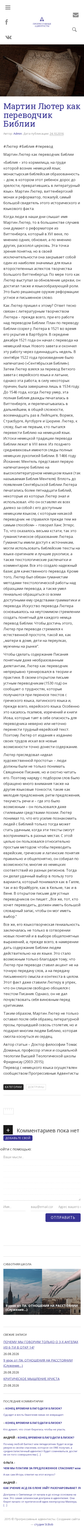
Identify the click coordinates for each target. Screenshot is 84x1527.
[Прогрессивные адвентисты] (42, 22)
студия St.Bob (43, 1524)
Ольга (8, 1463)
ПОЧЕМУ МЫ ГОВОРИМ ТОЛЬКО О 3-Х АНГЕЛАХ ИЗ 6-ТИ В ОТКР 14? (40, 1344)
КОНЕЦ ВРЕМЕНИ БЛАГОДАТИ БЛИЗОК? (33, 1408)
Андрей (9, 1437)
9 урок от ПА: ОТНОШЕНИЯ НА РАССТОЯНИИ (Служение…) (38, 1363)
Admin (17, 134)
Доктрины (36, 1087)
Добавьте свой (17, 1138)
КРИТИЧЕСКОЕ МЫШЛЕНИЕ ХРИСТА (31, 1379)
